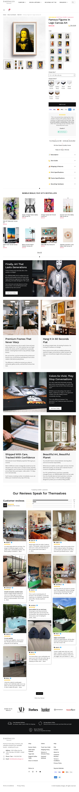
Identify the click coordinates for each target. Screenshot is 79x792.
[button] (72, 25)
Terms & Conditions (57, 759)
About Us (56, 752)
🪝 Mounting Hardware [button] (56, 184)
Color (50, 30)
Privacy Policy (58, 763)
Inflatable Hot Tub (50, 2)
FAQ (55, 747)
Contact (56, 749)
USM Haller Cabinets (31, 750)
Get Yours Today (11, 293)
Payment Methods (43, 757)
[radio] (52, 35)
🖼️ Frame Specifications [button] (56, 178)
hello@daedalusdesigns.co (16, 759)
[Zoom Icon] (24, 37)
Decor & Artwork (33, 760)
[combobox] (73, 2)
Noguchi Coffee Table (32, 757)
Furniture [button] (21, 2)
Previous (3, 64)
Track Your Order (46, 747)
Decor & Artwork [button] (34, 2)
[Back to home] (9, 2)
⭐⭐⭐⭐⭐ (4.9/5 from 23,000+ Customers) (61, 17)
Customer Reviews (56, 755)
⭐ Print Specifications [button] (56, 172)
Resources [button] (63, 2)
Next (45, 64)
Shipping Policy (45, 749)
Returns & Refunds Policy (45, 753)
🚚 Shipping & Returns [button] (56, 166)
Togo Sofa (31, 754)
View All (39, 252)
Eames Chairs (32, 747)
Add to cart (62, 104)
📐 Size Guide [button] (53, 160)
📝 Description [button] (53, 154)
